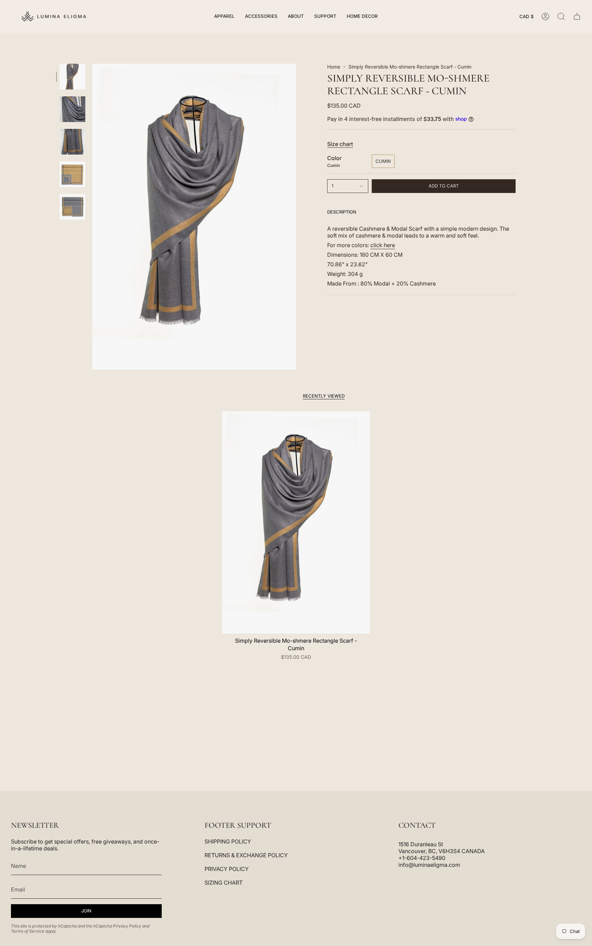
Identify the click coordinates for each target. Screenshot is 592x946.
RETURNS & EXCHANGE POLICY (246, 855)
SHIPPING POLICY (228, 841)
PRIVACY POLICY (227, 868)
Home (333, 67)
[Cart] (577, 16)
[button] (224, 16)
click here (382, 245)
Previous (92, 216)
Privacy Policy (127, 926)
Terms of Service (27, 931)
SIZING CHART (224, 882)
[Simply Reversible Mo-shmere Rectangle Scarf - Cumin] (296, 522)
